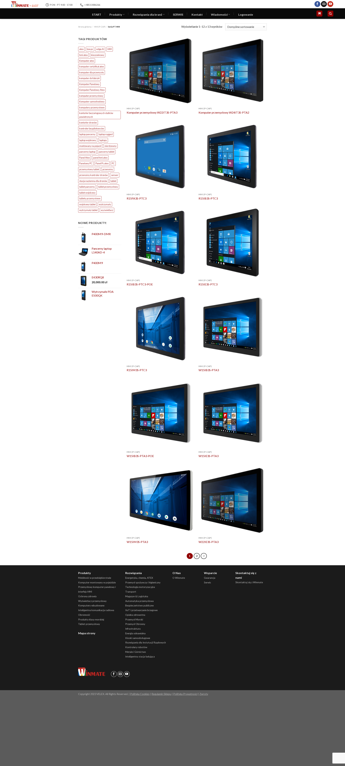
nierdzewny (111, 146)
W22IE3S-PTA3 (208, 541)
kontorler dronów (88, 122)
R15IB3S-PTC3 (208, 198)
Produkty (115, 14)
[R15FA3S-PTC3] (161, 157)
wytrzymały (105, 204)
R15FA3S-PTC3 (136, 198)
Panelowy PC (85, 163)
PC (113, 163)
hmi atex (83, 55)
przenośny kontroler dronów (93, 175)
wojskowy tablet (87, 204)
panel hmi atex (100, 157)
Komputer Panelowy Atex (92, 89)
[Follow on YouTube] (330, 4)
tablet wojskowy (87, 192)
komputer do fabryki (89, 78)
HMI (109, 49)
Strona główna (84, 27)
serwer (114, 175)
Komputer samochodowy (92, 101)
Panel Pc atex (102, 163)
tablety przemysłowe (89, 198)
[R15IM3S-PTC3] (161, 328)
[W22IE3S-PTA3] (233, 500)
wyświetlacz (107, 210)
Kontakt (197, 14)
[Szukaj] (331, 14)
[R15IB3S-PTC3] (233, 157)
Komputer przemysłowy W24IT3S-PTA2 (224, 112)
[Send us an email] (324, 4)
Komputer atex (86, 60)
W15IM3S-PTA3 (137, 541)
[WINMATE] (24, 4)
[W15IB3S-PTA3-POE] (161, 414)
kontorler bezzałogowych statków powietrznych (96, 115)
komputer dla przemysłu (91, 72)
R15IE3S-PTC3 (208, 284)
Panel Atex (84, 157)
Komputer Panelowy (89, 84)
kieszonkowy (97, 55)
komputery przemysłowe (92, 107)
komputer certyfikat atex (91, 66)
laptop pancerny (87, 134)
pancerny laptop (87, 151)
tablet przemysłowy (108, 186)
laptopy (103, 140)
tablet (113, 181)
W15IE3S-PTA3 (208, 456)
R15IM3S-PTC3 (137, 370)
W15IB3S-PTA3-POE (140, 456)
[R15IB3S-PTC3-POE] (161, 242)
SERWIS (178, 14)
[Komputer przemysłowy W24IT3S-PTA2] (233, 71)
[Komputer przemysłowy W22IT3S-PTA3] (161, 71)
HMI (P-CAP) (99, 27)
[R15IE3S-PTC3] (233, 242)
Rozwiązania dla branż (147, 14)
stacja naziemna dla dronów (93, 181)
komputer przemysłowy (91, 95)
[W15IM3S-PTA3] (161, 500)
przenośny (107, 169)
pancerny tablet (106, 151)
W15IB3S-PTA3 (209, 370)
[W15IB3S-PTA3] (233, 328)
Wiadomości (219, 14)
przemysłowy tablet (89, 169)
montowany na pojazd (90, 146)
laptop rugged (106, 134)
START (96, 14)
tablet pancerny (87, 186)
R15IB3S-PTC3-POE (140, 284)
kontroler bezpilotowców (91, 128)
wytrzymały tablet (88, 210)
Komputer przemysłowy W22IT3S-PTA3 (152, 112)
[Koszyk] (319, 14)
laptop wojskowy (87, 140)
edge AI (100, 49)
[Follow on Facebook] (317, 4)
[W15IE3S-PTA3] (233, 414)
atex (81, 49)
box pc (90, 49)
